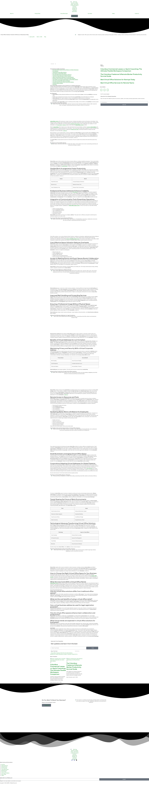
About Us (11, 13)
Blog (45, 36)
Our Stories (90, 13)
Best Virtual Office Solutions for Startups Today (118, 79)
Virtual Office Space (64, 13)
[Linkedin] (104, 89)
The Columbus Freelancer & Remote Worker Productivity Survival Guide (74, 666)
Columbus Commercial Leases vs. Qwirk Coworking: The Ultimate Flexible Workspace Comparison (58, 669)
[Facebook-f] (101, 89)
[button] (53, 63)
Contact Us (137, 13)
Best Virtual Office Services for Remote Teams (117, 83)
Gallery (113, 13)
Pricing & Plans (37, 13)
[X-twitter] (107, 89)
